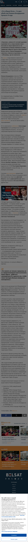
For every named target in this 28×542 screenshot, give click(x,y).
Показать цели (14, 539)
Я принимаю (14, 535)
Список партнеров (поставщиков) (9, 531)
